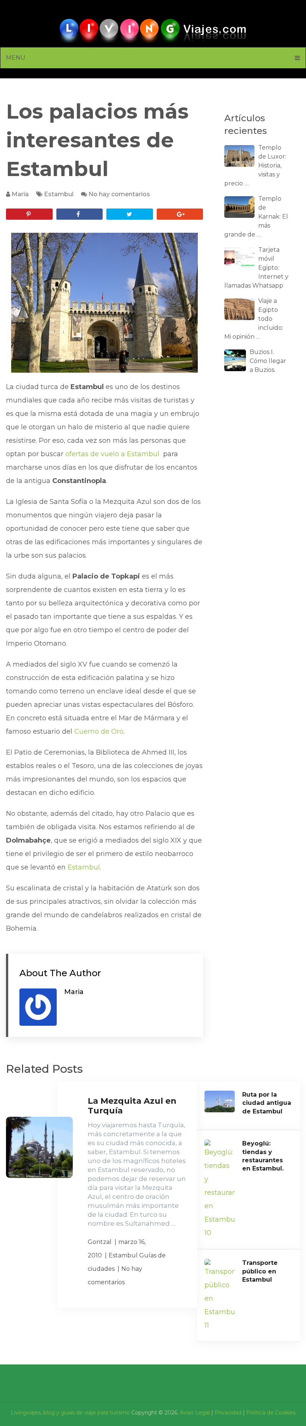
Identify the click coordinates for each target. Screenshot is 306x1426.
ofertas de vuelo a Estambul (113, 454)
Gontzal (100, 1241)
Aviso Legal (195, 1412)
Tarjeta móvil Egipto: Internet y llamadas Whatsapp (256, 267)
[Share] (79, 214)
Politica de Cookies (271, 1412)
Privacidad (228, 1412)
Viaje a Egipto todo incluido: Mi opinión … (253, 318)
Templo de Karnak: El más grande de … (256, 216)
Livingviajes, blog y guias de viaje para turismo (70, 1412)
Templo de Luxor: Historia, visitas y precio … (255, 165)
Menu (15, 57)
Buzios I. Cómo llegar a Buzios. (268, 360)
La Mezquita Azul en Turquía (132, 1106)
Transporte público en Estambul (260, 1271)
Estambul (59, 194)
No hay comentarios (119, 194)
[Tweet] (129, 214)
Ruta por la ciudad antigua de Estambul (266, 1103)
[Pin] (29, 214)
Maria (20, 194)
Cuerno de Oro (99, 731)
